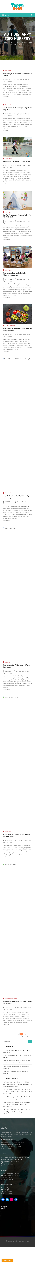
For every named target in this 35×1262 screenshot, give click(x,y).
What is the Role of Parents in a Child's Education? (18, 1110)
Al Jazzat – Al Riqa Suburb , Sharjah (11, 1173)
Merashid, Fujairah (6, 1188)
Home (6, 42)
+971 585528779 (7, 1146)
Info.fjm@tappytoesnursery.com (12, 1190)
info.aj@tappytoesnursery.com (11, 1175)
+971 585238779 (7, 1163)
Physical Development (11, 998)
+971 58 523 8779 (8, 1165)
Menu (7, 15)
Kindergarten (8, 70)
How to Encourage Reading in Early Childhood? (17, 1097)
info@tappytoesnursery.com (11, 1161)
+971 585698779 (7, 1177)
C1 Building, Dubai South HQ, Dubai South (12, 1142)
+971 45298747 (17, 1146)
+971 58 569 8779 (8, 1179)
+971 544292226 (7, 1191)
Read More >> (6, 96)
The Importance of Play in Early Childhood (15, 1099)
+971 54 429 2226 (8, 1193)
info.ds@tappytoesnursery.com (11, 1144)
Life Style (7, 662)
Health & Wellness (10, 325)
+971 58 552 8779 (8, 1148)
